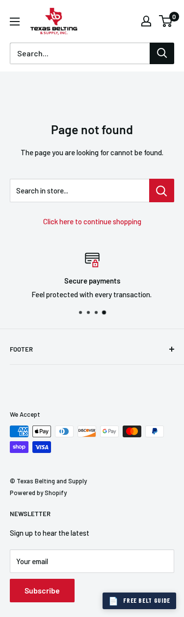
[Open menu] (15, 21)
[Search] (162, 53)
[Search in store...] (161, 190)
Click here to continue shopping (92, 221)
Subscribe (42, 590)
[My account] (146, 21)
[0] (166, 21)
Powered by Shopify (38, 493)
